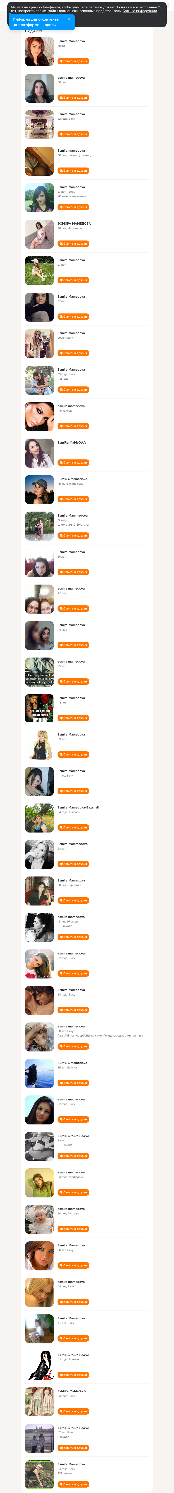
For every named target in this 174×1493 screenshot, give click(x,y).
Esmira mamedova (71, 150)
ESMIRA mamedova (72, 1063)
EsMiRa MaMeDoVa (72, 1391)
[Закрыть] (69, 19)
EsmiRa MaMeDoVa (72, 442)
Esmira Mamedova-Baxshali (78, 807)
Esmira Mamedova (71, 41)
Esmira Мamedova (71, 114)
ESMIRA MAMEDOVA (73, 1136)
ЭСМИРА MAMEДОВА (74, 223)
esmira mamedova (71, 77)
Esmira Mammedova (73, 515)
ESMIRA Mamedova (72, 479)
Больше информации (140, 11)
